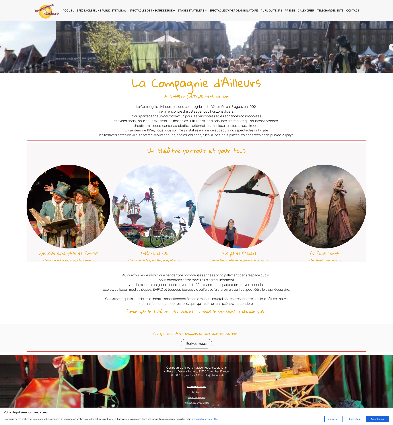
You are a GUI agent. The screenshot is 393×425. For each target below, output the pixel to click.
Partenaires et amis (196, 386)
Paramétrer (332, 418)
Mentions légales (196, 397)
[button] (191, 68)
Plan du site (196, 391)
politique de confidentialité (204, 418)
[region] (196, 416)
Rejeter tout (354, 418)
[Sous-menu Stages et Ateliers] (206, 10)
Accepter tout (378, 418)
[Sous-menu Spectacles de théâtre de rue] (174, 10)
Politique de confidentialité (196, 402)
